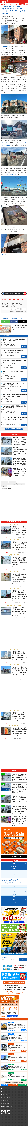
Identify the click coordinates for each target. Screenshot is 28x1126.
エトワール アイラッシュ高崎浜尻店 (9, 484)
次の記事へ (22, 318)
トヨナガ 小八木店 (11, 174)
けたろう (9, 488)
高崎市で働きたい (8, 335)
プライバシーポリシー (6, 1103)
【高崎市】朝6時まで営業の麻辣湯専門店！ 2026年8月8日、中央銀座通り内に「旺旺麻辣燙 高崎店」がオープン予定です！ (19, 731)
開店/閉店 (22, 4)
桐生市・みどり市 (17, 882)
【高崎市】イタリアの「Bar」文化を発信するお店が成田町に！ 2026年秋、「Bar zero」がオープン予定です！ (19, 800)
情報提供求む (5, 1094)
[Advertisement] (14, 506)
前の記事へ (6, 318)
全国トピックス (4, 4)
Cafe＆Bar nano (6, 254)
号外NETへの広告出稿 (6, 1097)
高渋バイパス (4, 486)
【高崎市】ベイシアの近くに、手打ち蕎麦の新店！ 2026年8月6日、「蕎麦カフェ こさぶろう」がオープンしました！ (19, 611)
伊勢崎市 (4, 882)
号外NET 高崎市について (7, 1106)
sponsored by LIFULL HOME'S (18, 1018)
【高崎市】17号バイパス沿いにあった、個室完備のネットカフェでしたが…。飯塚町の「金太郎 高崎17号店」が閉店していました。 (19, 545)
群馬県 (11, 16)
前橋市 (14, 880)
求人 (17, 4)
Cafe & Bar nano (6, 46)
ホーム (3, 1088)
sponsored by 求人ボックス (19, 335)
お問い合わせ (5, 1100)
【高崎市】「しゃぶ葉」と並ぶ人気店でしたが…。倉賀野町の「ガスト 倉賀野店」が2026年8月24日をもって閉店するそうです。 (19, 530)
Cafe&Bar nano (5, 482)
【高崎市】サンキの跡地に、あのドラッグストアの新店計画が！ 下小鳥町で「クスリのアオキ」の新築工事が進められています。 (19, 777)
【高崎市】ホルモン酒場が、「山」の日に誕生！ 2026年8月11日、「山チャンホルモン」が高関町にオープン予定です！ (19, 716)
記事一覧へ (14, 318)
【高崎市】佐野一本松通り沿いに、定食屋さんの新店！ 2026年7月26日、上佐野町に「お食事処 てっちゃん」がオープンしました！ (19, 655)
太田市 (9, 882)
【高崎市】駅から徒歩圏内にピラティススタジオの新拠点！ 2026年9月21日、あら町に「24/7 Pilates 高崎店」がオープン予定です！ (19, 810)
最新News (12, 4)
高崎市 (19, 880)
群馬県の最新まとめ (6, 880)
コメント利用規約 (23, 314)
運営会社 (4, 1091)
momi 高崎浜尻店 (12, 482)
